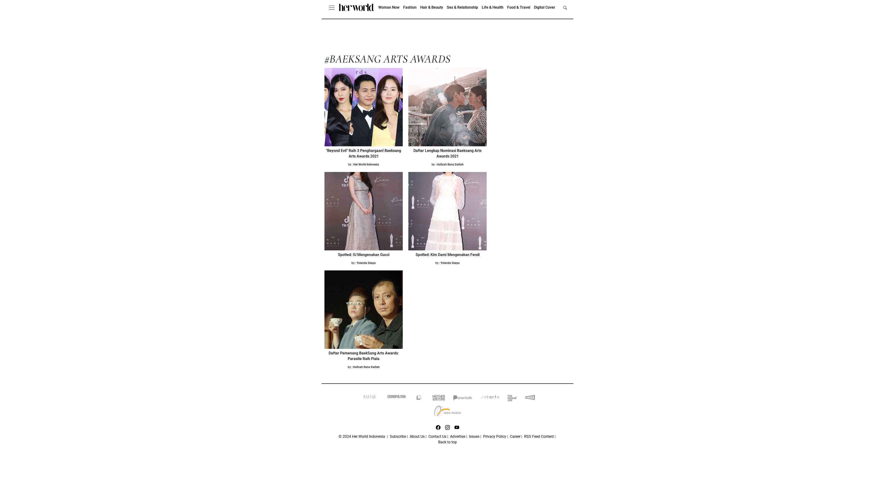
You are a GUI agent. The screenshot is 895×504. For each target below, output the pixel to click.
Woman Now (388, 7)
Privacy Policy (494, 436)
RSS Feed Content (539, 436)
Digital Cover (544, 7)
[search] (565, 7)
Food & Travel (518, 7)
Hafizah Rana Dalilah (450, 164)
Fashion (410, 7)
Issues (474, 436)
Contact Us (437, 436)
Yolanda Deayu (366, 263)
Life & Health (492, 7)
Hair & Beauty (431, 7)
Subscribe (398, 436)
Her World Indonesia (366, 164)
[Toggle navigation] (331, 7)
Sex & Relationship (462, 7)
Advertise (457, 436)
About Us (417, 436)
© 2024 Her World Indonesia (362, 436)
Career (515, 436)
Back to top (447, 442)
